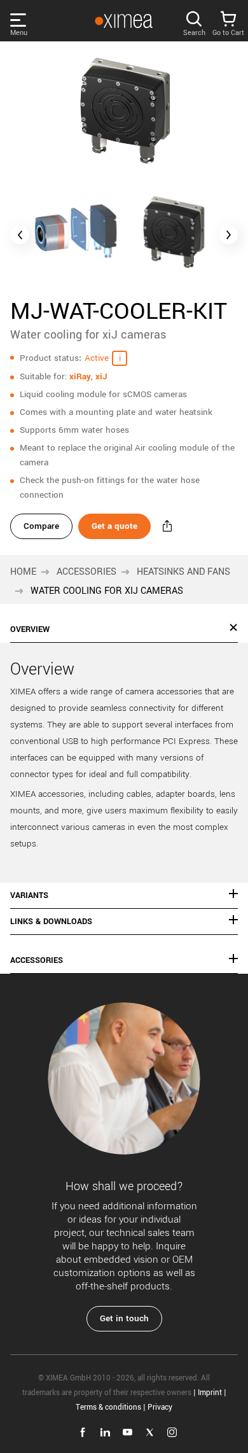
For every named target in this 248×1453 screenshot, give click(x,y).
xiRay (80, 376)
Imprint (210, 1392)
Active (97, 358)
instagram (172, 1432)
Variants (29, 895)
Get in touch (124, 1318)
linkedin (105, 1432)
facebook (83, 1432)
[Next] (228, 234)
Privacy (160, 1407)
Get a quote (114, 526)
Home (23, 572)
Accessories (86, 572)
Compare (41, 526)
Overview (30, 629)
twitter (150, 1432)
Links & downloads (51, 921)
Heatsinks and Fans (183, 572)
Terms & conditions (108, 1407)
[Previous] (19, 234)
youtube (127, 1432)
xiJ (101, 376)
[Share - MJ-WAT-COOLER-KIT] (167, 526)
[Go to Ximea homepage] (123, 21)
